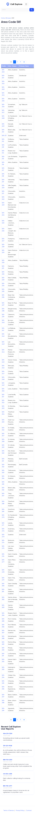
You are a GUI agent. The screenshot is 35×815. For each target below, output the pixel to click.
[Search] (31, 9)
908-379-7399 (7, 733)
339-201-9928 (7, 746)
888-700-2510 (7, 760)
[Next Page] (24, 62)
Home (3, 18)
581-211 (4, 135)
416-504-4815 (7, 774)
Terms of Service (8, 810)
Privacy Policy (20, 810)
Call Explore (16, 4)
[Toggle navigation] (26, 4)
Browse (8, 18)
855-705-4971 (7, 786)
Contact (29, 810)
